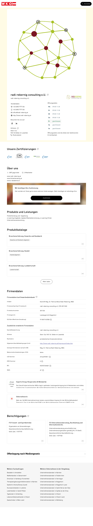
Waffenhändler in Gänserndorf (16, 475)
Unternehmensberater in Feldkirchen (52, 475)
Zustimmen (46, 198)
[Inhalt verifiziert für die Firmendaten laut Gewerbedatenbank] (36, 297)
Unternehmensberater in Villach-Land (52, 497)
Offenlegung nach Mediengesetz (23, 454)
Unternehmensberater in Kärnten (50, 472)
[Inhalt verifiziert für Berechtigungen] (28, 416)
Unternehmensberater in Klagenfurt (51, 482)
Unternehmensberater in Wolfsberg (51, 500)
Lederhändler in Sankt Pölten (16, 491)
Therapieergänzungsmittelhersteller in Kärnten (22, 482)
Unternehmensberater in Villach (50, 494)
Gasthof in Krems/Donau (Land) (17, 485)
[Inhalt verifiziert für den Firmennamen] (48, 95)
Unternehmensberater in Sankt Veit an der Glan (55, 488)
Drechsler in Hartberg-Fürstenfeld (18, 479)
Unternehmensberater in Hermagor (51, 479)
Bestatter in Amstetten (14, 472)
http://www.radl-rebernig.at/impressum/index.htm (56, 343)
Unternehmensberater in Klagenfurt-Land (53, 485)
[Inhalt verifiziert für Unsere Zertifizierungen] (38, 149)
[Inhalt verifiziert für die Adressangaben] (18, 128)
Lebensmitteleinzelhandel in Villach (18, 497)
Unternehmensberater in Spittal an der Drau (54, 491)
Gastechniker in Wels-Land (15, 500)
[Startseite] (8, 4)
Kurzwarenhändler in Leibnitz (16, 488)
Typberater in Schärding (14, 494)
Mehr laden (46, 281)
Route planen (17, 135)
